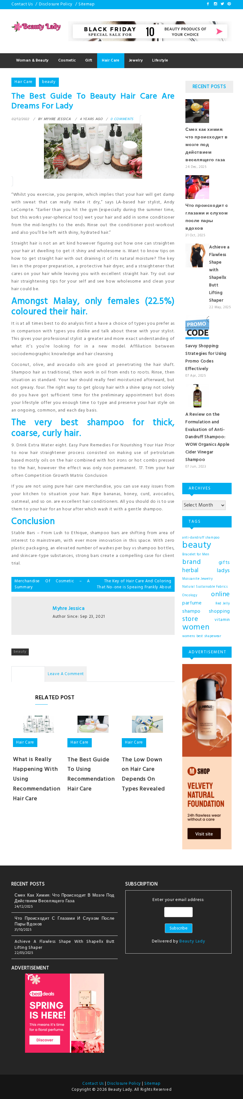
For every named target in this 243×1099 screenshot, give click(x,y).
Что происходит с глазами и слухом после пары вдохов (206, 217)
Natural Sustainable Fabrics (205, 587)
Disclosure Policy (55, 4)
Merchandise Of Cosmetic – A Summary (52, 584)
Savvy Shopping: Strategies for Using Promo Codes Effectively (206, 357)
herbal (190, 570)
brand (191, 562)
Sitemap (86, 4)
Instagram (215, 3)
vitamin (222, 620)
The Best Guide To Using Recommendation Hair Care (91, 774)
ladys (223, 571)
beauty (49, 82)
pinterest (229, 3)
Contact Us (22, 4)
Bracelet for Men (195, 554)
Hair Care (24, 82)
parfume (192, 603)
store (190, 619)
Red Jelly (222, 603)
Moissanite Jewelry (197, 579)
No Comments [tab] (28, 674)
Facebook (208, 3)
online (220, 594)
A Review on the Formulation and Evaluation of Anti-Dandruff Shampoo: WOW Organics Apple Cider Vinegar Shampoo (207, 437)
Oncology (189, 595)
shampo (191, 611)
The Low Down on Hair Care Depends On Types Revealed (143, 774)
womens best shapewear (201, 636)
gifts (224, 562)
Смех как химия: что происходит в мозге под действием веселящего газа (206, 145)
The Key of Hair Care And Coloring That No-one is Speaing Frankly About (134, 584)
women (195, 627)
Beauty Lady (192, 941)
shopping (219, 611)
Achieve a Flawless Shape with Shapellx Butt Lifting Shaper (219, 274)
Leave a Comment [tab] (66, 674)
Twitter (222, 3)
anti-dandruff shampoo (201, 537)
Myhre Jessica (68, 608)
